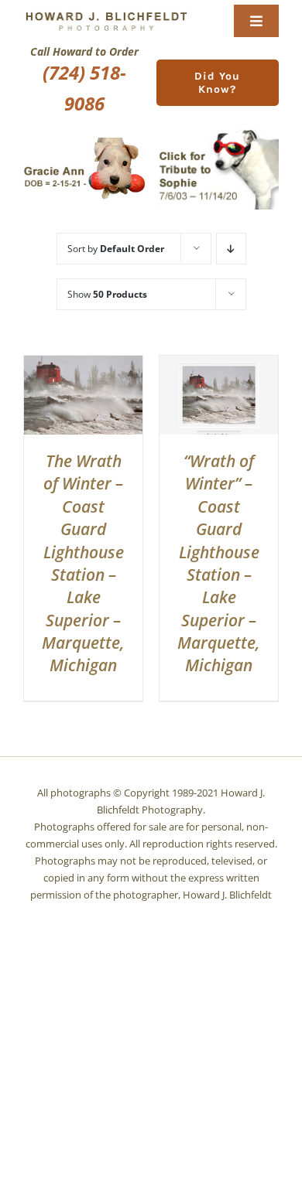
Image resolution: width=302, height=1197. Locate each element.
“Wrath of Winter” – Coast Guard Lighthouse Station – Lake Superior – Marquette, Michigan (218, 563)
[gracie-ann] (84, 142)
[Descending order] (231, 248)
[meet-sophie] (217, 132)
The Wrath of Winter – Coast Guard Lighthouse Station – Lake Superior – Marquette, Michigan (83, 563)
